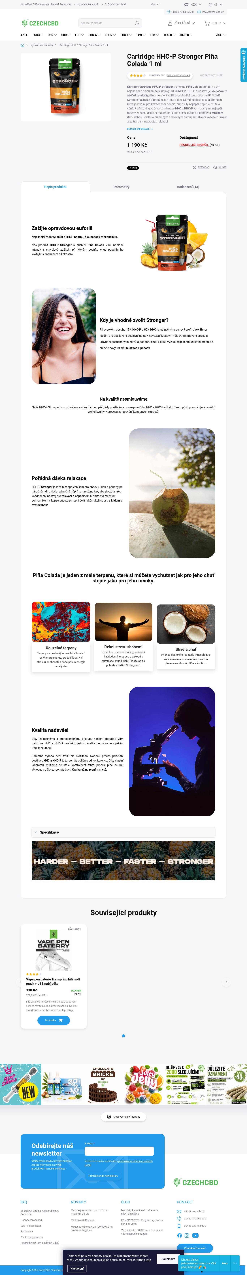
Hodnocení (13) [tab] (188, 187)
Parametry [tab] (121, 187)
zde (148, 1260)
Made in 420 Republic (83, 1220)
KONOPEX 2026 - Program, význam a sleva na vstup (142, 1222)
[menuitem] (26, 35)
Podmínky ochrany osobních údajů (40, 1242)
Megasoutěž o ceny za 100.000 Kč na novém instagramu (92, 1228)
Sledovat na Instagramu (126, 1116)
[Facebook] (179, 1235)
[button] (123, 1035)
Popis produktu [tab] (55, 187)
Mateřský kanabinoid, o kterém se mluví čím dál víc (89, 1212)
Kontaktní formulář (195, 1248)
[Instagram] (186, 1235)
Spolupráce (27, 1231)
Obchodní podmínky (32, 1237)
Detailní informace (138, 129)
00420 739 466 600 (195, 1218)
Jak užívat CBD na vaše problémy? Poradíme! (46, 4)
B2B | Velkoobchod (115, 4)
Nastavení (77, 1268)
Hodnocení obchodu (88, 4)
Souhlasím (168, 1259)
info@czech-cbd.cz (194, 1211)
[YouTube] (195, 1235)
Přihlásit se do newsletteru (103, 1175)
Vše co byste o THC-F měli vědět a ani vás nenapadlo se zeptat (142, 1232)
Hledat (137, 23)
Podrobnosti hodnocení (178, 75)
